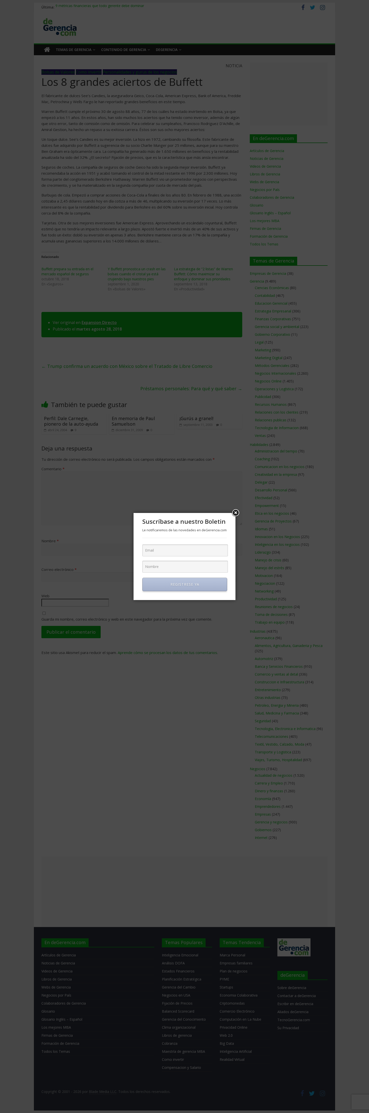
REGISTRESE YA (184, 584)
